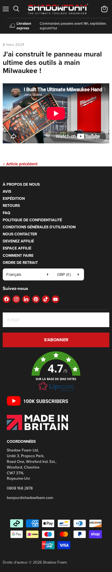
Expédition (14, 198)
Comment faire (18, 255)
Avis (7, 191)
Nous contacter (20, 234)
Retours (11, 205)
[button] (56, 371)
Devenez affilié (18, 241)
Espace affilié (17, 248)
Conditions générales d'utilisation (39, 227)
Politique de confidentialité (32, 220)
